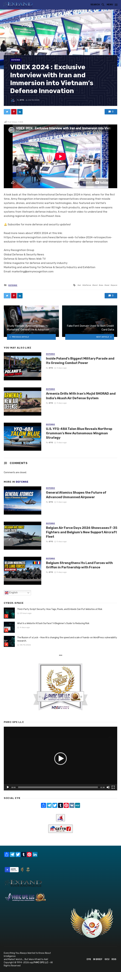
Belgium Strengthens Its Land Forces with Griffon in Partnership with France (79, 565)
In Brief (97, 959)
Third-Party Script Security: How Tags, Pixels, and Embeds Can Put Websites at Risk (59, 609)
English (13, 592)
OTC (22, 100)
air (80, 285)
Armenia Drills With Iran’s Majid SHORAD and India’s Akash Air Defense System (81, 396)
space (114, 285)
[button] (60, 758)
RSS (114, 959)
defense (87, 285)
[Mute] (108, 787)
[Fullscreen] (113, 787)
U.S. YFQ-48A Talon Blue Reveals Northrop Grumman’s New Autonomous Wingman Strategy (79, 433)
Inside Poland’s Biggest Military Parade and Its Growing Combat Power (80, 361)
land (96, 285)
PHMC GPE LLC (41, 962)
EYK (89, 959)
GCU (107, 959)
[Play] (7, 787)
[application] (60, 758)
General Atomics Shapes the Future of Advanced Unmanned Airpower (76, 495)
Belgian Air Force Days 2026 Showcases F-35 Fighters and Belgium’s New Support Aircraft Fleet (81, 532)
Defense (15, 60)
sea (101, 285)
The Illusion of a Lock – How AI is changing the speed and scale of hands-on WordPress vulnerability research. (67, 639)
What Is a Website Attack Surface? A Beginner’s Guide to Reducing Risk (53, 623)
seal (107, 285)
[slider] (58, 787)
